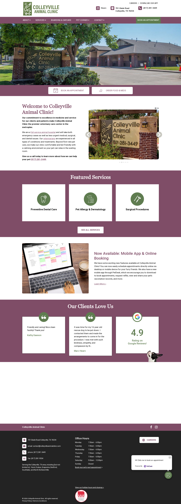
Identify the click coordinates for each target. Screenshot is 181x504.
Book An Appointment (148, 20)
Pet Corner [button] (82, 20)
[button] (168, 475)
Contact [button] (98, 20)
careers (151, 440)
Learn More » (100, 284)
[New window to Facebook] (151, 428)
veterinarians (49, 138)
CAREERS (133, 3)
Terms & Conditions (40, 501)
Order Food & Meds (116, 90)
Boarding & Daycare (61, 20)
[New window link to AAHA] (82, 496)
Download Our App (149, 3)
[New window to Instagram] (156, 428)
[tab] (119, 162)
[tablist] (123, 162)
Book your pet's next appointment (88, 467)
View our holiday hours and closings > (89, 487)
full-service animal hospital (43, 132)
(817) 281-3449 (38, 159)
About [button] (26, 20)
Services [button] (40, 20)
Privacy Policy (27, 501)
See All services (90, 230)
